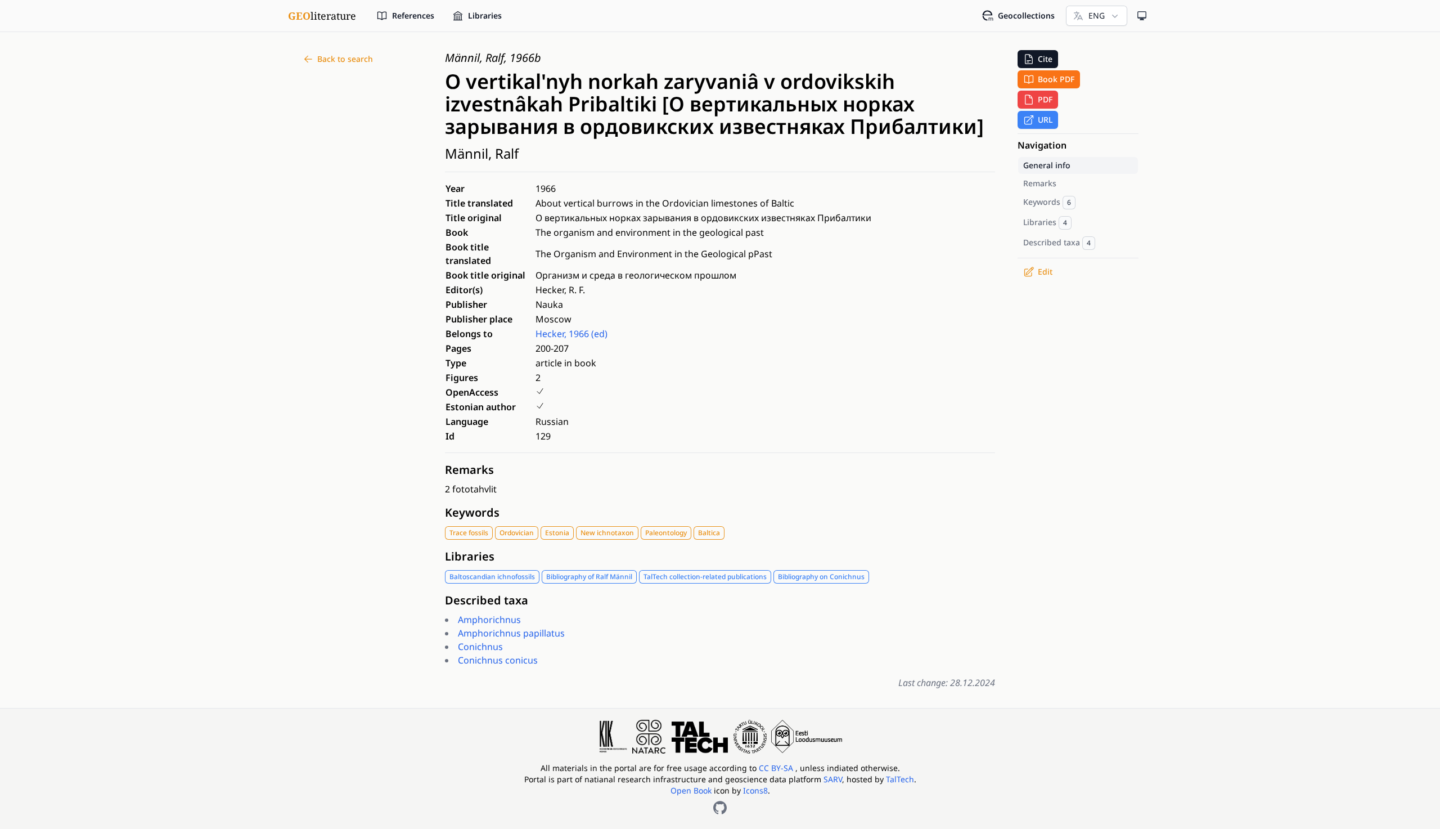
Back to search (345, 58)
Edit (1045, 271)
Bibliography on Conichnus (821, 576)
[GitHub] (720, 807)
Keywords (472, 512)
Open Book (691, 790)
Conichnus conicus (498, 660)
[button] (1038, 59)
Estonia (557, 532)
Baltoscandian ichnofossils (492, 576)
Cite (1045, 58)
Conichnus (480, 646)
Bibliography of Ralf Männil (589, 576)
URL (1045, 119)
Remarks (469, 469)
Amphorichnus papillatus (511, 633)
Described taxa (486, 600)
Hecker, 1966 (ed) (572, 334)
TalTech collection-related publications (705, 576)
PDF (1045, 99)
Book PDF (1056, 79)
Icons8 (755, 790)
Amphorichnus (489, 619)
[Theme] (1142, 16)
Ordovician (517, 532)
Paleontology (666, 532)
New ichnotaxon (607, 532)
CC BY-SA (777, 768)
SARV (833, 779)
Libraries (469, 556)
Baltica (709, 532)
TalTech (900, 779)
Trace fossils (468, 532)
